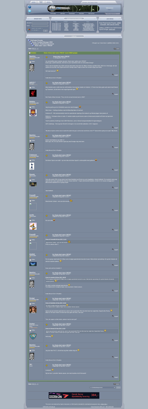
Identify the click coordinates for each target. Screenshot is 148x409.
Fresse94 (32, 195)
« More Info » (103, 404)
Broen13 (66, 26)
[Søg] (105, 14)
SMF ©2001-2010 (110, 406)
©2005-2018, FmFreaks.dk (49, 406)
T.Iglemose (33, 155)
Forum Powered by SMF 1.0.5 (98, 406)
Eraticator (66, 25)
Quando (32, 174)
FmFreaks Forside (37, 40)
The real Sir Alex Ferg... (88, 29)
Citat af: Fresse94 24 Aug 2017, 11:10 (56, 239)
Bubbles (32, 101)
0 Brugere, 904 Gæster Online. (90, 2)
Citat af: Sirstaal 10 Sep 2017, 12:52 (55, 328)
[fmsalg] (74, 398)
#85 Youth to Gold (89, 26)
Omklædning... (76, 23)
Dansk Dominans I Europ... (88, 24)
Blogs (76, 24)
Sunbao (32, 323)
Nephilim (32, 56)
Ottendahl (66, 30)
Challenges (76, 29)
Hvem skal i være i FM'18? (43, 45)
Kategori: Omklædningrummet (43, 44)
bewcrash (112, 29)
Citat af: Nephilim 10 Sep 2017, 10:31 (56, 303)
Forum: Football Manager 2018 (42, 42)
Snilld (66, 27)
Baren (76, 27)
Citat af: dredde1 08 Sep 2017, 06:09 (56, 277)
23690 (119, 23)
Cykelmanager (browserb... (89, 30)
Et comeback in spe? (88, 23)
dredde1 (32, 254)
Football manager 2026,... (88, 25)
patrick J (32, 82)
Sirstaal (32, 298)
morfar (31, 215)
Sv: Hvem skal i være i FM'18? (61, 82)
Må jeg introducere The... (88, 27)
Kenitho (66, 24)
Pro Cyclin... (76, 30)
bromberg (66, 23)
